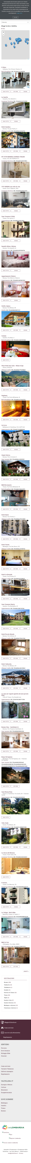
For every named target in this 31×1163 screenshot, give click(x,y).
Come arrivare (5, 1066)
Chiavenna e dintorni (10, 1008)
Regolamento (5, 1074)
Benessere (4, 1090)
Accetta (15, 17)
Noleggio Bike (5, 1053)
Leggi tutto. (19, 13)
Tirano (6, 995)
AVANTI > (26, 971)
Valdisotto (7, 985)
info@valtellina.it (13, 1153)
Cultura (3, 1087)
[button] (15, 43)
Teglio (5, 997)
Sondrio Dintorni (8, 1002)
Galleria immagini (7, 1071)
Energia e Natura (6, 1084)
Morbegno (4, 1103)
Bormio (6, 982)
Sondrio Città (7, 1000)
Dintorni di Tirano (9, 992)
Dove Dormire (5, 1051)
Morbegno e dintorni (10, 1005)
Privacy (21, 1153)
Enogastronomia (6, 1092)
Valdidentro (7, 987)
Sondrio (3, 1105)
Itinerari (4, 1056)
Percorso (4, 1048)
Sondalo (6, 990)
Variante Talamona (7, 1069)
